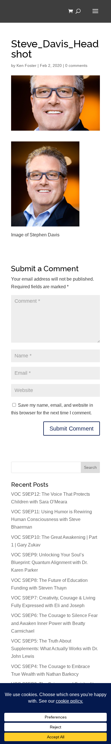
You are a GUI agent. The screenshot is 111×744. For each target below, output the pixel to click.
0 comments (76, 65)
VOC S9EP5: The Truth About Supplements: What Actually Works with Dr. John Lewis (54, 649)
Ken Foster (26, 65)
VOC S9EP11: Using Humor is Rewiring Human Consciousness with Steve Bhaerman (51, 519)
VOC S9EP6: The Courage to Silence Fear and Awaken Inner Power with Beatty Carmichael (54, 623)
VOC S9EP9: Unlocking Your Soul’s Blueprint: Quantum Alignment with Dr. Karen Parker (49, 562)
